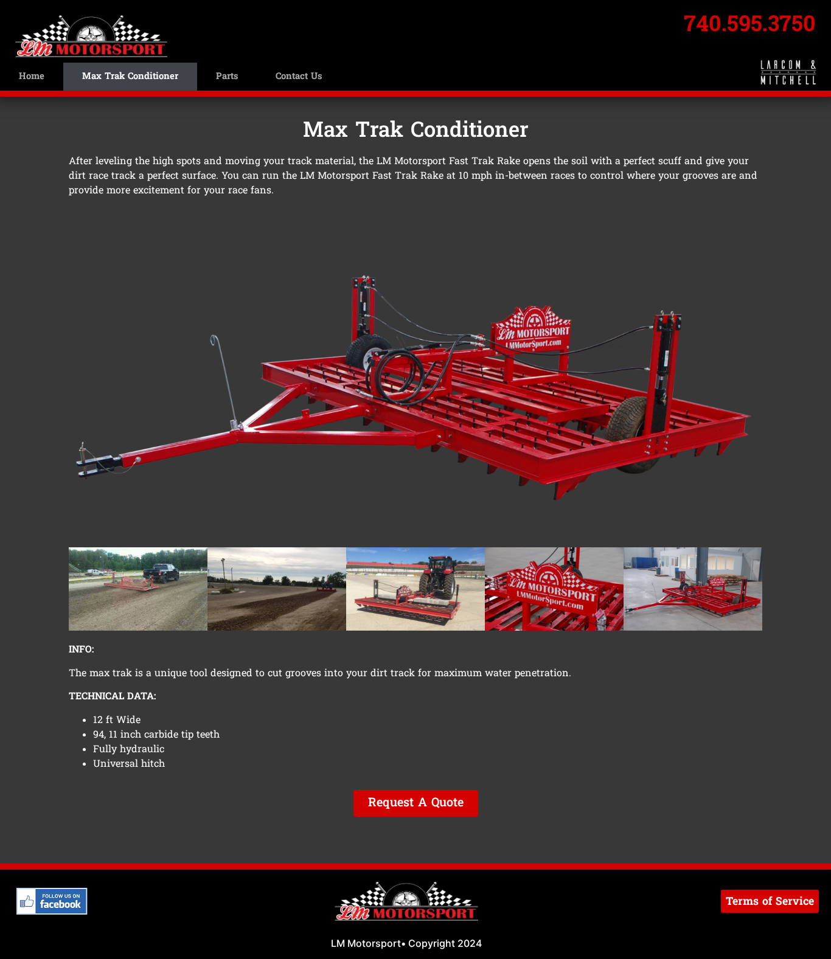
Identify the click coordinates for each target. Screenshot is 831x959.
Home (31, 76)
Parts (227, 76)
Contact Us (299, 76)
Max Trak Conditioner (130, 76)
